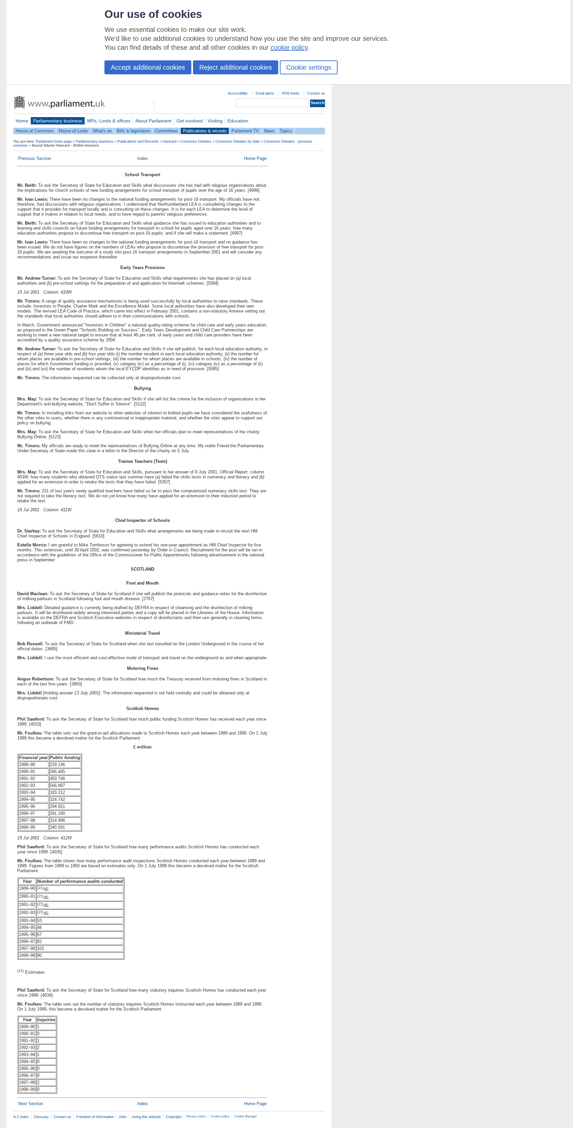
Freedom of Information (95, 1117)
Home (22, 120)
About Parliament (153, 120)
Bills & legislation (133, 130)
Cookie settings (308, 67)
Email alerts (265, 93)
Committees (166, 130)
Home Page (255, 158)
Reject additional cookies (235, 67)
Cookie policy (220, 1116)
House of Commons (35, 130)
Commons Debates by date (238, 141)
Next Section (30, 1103)
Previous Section (34, 158)
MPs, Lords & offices (108, 120)
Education (237, 120)
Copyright (173, 1117)
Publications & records (204, 130)
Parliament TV (245, 130)
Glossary (41, 1117)
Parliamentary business (57, 120)
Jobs (123, 1117)
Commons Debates (196, 141)
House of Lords (73, 130)
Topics (286, 130)
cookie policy (289, 47)
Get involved (189, 120)
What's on (102, 130)
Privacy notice (196, 1116)
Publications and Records (138, 141)
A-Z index (21, 1117)
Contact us (316, 93)
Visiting (215, 120)
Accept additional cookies (148, 67)
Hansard (169, 141)
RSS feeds (290, 93)
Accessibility (238, 93)
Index (142, 158)
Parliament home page (54, 141)
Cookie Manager (245, 1116)
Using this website (146, 1117)
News (269, 130)
